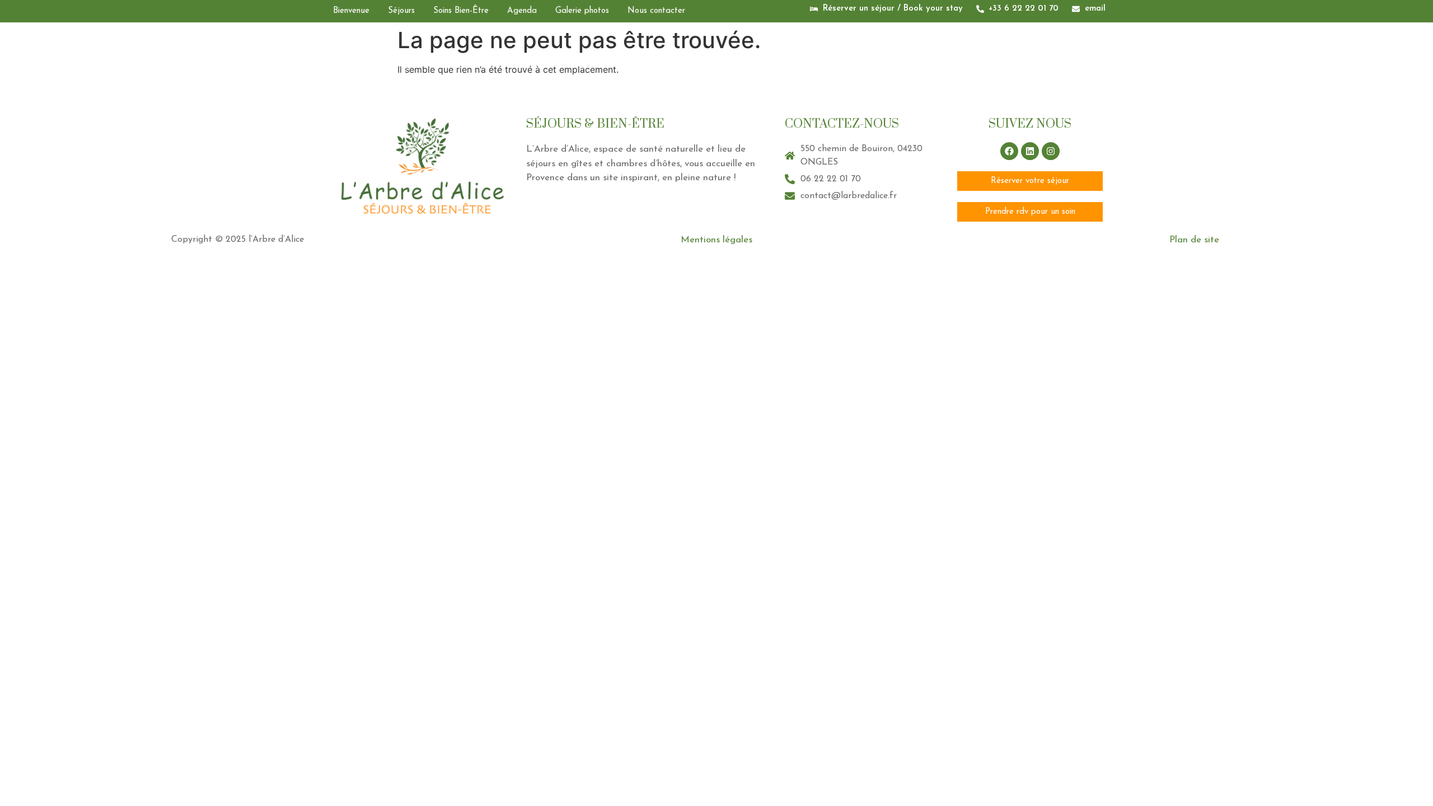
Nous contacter (656, 11)
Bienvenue (351, 11)
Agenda (522, 11)
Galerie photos (582, 11)
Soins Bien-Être (461, 11)
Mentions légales (716, 240)
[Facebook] (1009, 151)
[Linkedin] (1030, 151)
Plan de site (1194, 240)
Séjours (401, 11)
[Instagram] (1051, 151)
